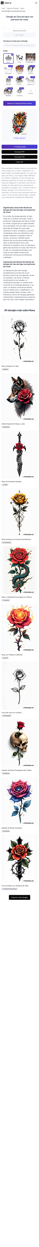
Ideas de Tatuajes (13, 8)
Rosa (22, 8)
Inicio (3, 8)
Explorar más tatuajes (19, 897)
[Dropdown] (36, 3)
